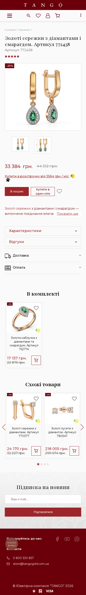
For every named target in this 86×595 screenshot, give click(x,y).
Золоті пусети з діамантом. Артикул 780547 (62, 432)
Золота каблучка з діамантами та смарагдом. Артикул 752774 (24, 343)
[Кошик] (57, 16)
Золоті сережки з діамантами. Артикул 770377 (24, 432)
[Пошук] (29, 16)
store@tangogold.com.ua (31, 564)
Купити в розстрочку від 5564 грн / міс (37, 176)
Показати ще (67, 214)
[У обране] (59, 191)
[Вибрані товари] (38, 16)
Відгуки (16, 242)
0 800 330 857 (23, 558)
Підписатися (43, 512)
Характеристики (25, 231)
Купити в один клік (43, 191)
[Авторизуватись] (48, 16)
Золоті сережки (18, 208)
